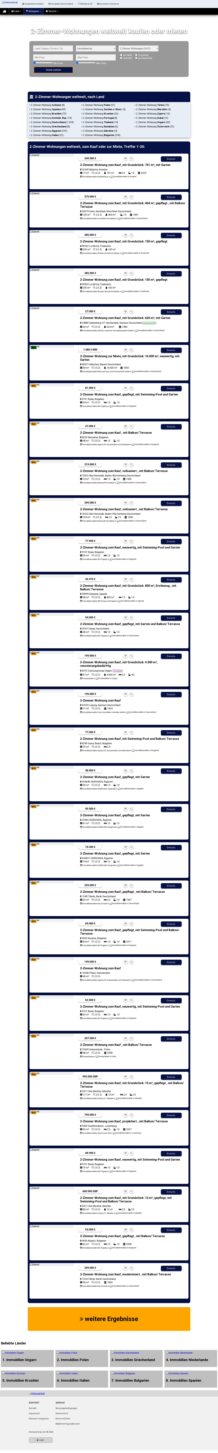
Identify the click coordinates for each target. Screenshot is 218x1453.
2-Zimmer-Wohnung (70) (152, 105)
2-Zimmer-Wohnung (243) (101, 135)
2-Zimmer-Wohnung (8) (47, 105)
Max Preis (101, 63)
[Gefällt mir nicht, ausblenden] (132, 158)
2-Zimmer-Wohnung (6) (100, 126)
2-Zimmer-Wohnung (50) (153, 122)
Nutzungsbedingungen (66, 1408)
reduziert (127, 58)
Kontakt (32, 1408)
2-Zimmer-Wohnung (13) (153, 113)
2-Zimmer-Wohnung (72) (155, 126)
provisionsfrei (145, 58)
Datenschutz (62, 1413)
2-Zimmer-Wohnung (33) (100, 113)
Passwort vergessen (39, 1418)
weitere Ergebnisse (110, 1319)
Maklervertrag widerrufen (68, 1424)
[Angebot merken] (125, 158)
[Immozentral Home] (4, 11)
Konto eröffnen (63, 1418)
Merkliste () (86, 4)
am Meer (127, 55)
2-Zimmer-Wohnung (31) (98, 105)
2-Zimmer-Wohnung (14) (51, 118)
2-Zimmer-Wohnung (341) (48, 130)
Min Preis (58, 63)
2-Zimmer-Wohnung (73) (48, 113)
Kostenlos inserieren (109, 4)
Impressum (34, 1413)
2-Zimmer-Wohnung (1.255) (52, 122)
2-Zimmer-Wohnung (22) (46, 135)
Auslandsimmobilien (34, 4)
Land (16, 11)
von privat (143, 55)
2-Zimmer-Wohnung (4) (103, 109)
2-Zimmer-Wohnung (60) (48, 109)
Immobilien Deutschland (61, 4)
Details (171, 159)
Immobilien (18, 17)
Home (5, 17)
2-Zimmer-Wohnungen (39, 17)
